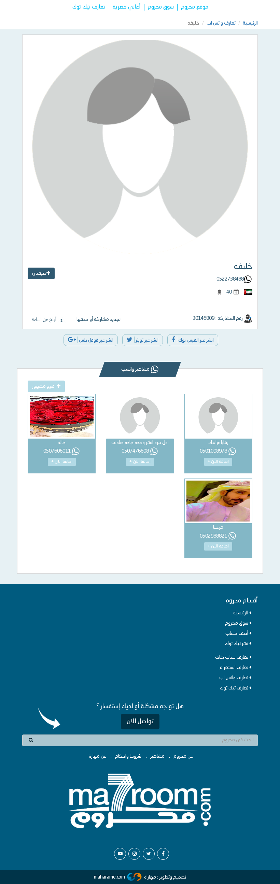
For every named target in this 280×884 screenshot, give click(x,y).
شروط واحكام (128, 756)
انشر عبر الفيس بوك (195, 340)
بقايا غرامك (218, 442)
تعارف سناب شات (232, 657)
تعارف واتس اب (221, 23)
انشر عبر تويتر (146, 340)
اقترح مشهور (44, 386)
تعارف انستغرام (234, 667)
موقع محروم (194, 7)
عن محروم (183, 756)
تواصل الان (140, 721)
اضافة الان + (218, 462)
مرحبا (218, 527)
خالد (62, 442)
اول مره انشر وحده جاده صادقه (140, 442)
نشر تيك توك (237, 643)
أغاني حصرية (127, 7)
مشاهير (157, 756)
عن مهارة (97, 756)
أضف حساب (237, 633)
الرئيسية (250, 23)
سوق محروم (161, 7)
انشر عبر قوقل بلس (95, 340)
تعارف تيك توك (89, 7)
